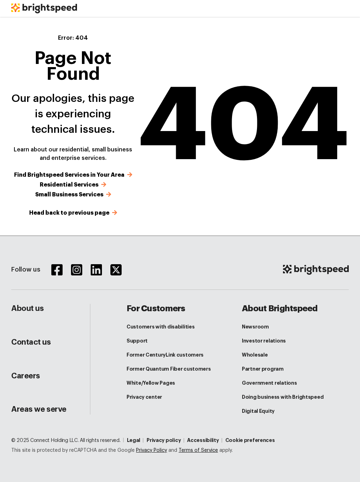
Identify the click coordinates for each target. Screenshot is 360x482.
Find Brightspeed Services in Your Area (70, 175)
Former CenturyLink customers (165, 354)
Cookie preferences (250, 440)
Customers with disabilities (160, 326)
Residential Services (70, 185)
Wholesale (255, 354)
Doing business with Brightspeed (282, 397)
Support (137, 340)
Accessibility (203, 440)
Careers (25, 376)
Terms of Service (198, 450)
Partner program (263, 368)
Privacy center (144, 397)
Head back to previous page (70, 213)
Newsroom (255, 326)
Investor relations (264, 340)
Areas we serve (38, 409)
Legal (134, 440)
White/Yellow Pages (151, 382)
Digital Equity (258, 411)
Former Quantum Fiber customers (169, 368)
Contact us (31, 342)
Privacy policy (164, 440)
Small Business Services (70, 194)
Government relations (269, 382)
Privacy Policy (151, 450)
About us (27, 308)
